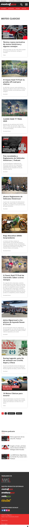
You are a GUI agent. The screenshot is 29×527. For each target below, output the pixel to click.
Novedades (11, 8)
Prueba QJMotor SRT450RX (14, 1)
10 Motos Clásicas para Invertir (13, 394)
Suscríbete (3, 8)
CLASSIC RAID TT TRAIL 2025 (12, 120)
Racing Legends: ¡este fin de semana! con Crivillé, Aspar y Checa (13, 360)
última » (19, 413)
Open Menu (26, 4)
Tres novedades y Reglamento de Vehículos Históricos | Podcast (14, 158)
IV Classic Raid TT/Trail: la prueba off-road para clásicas (14, 82)
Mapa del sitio (4, 520)
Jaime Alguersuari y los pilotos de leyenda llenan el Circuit (14, 322)
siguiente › (11, 413)
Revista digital (4, 524)
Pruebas (18, 8)
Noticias (24, 8)
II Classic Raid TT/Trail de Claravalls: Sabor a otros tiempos (13, 277)
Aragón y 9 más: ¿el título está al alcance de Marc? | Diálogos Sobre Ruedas (18, 447)
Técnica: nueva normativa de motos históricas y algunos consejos (14, 44)
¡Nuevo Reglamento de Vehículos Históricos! (12, 197)
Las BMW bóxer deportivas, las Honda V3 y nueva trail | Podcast (18, 456)
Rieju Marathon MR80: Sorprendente (12, 237)
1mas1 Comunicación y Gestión (12, 516)
